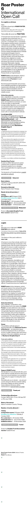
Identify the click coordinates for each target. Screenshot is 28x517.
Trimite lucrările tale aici (9, 208)
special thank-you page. (18, 386)
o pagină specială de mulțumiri (13, 173)
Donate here (6, 390)
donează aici (6, 178)
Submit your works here (9, 424)
